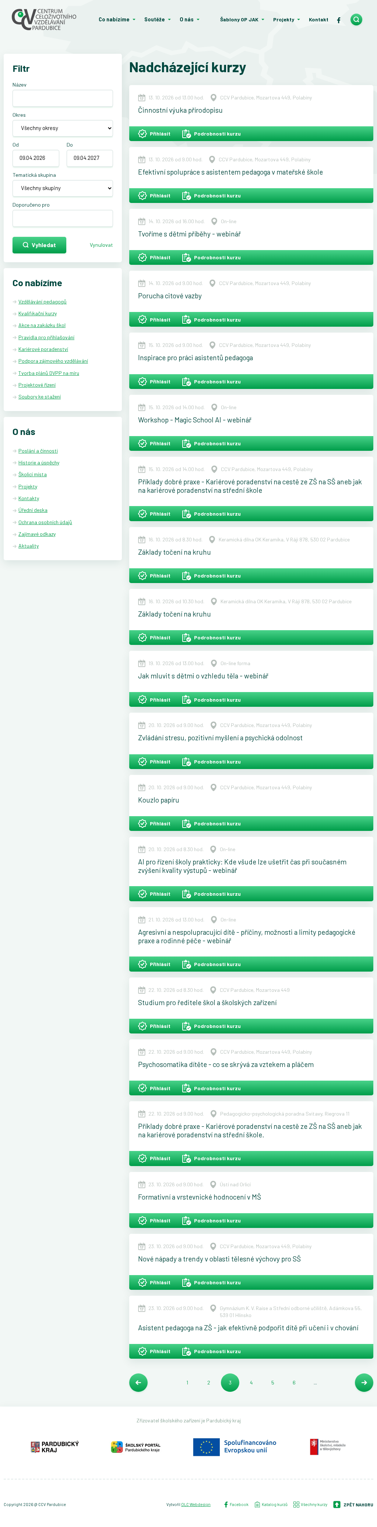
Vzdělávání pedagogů (42, 301)
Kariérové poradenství (43, 349)
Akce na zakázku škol (42, 325)
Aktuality (28, 546)
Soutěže (154, 19)
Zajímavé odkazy (37, 534)
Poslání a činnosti (38, 450)
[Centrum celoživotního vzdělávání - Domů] (47, 19)
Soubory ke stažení (39, 396)
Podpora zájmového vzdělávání (53, 361)
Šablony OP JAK (239, 19)
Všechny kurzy (314, 1504)
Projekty (283, 19)
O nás (187, 19)
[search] (356, 19)
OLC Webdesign (196, 1504)
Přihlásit (160, 133)
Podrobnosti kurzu (217, 133)
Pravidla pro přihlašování (46, 337)
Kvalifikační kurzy (37, 313)
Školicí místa (32, 474)
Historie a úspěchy (38, 462)
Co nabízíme (114, 19)
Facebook (239, 1504)
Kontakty (28, 498)
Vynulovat (101, 245)
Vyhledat (44, 244)
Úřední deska (32, 510)
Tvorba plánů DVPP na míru (48, 373)
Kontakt (318, 19)
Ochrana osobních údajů (45, 522)
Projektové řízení (37, 385)
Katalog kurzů (275, 1504)
